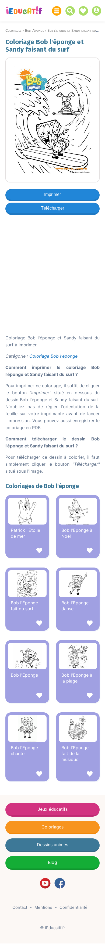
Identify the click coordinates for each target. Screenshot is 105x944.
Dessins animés (52, 844)
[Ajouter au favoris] (27, 551)
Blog (52, 862)
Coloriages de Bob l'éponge (42, 486)
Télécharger (52, 208)
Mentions (43, 907)
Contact (19, 907)
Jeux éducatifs (53, 809)
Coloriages (52, 827)
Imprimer (52, 194)
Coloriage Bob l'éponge (53, 356)
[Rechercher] (71, 10)
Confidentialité (74, 907)
